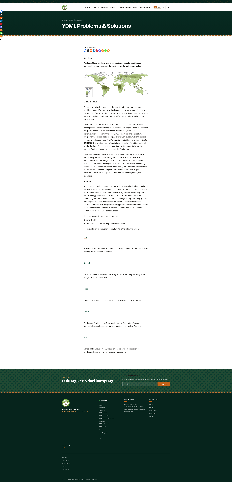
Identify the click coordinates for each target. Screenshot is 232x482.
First (85, 237)
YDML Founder (104, 416)
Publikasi (104, 7)
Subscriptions (66, 463)
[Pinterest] (97, 50)
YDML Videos (103, 427)
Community (65, 469)
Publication (102, 422)
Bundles (64, 457)
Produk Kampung (125, 7)
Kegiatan (113, 7)
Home (101, 405)
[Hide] (0, 39)
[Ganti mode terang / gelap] (163, 7)
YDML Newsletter (104, 424)
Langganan (163, 384)
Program (96, 7)
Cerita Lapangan (145, 7)
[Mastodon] (99, 50)
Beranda (87, 7)
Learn (64, 466)
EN (159, 7)
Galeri (135, 7)
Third (86, 289)
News (101, 430)
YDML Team (103, 413)
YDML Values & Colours (106, 419)
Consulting (65, 460)
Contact (101, 436)
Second (87, 263)
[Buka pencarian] (168, 7)
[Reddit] (91, 50)
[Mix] (102, 50)
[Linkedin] (94, 50)
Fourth (86, 311)
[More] (108, 50)
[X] (88, 50)
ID (155, 7)
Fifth (85, 337)
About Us (102, 410)
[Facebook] (85, 50)
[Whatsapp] (105, 50)
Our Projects (103, 433)
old (100, 439)
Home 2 (151, 404)
